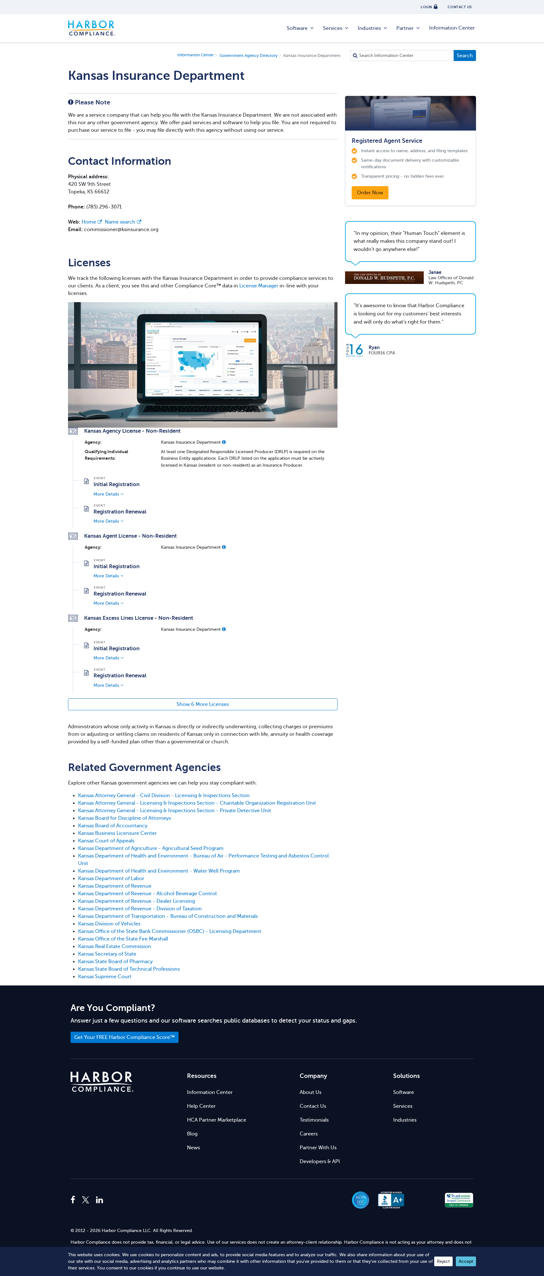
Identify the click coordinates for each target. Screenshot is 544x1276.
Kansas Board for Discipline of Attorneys (124, 818)
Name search (120, 222)
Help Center (201, 1106)
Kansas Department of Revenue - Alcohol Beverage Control (147, 893)
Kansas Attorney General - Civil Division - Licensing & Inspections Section (164, 795)
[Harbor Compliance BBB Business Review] (388, 1200)
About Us (310, 1092)
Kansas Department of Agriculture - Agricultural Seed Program (151, 848)
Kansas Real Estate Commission (114, 946)
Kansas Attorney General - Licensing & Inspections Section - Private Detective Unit (174, 810)
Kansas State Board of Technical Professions (129, 969)
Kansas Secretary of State (107, 954)
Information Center (452, 28)
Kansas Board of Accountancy (112, 826)
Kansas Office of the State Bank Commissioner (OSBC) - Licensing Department (169, 931)
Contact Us (313, 1106)
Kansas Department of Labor (111, 878)
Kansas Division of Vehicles (109, 924)
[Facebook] (74, 1200)
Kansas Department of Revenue (114, 886)
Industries (369, 28)
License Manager (258, 286)
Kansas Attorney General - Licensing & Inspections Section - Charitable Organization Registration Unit (197, 803)
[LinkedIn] (99, 1200)
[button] (224, 442)
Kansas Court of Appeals (106, 841)
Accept (466, 1261)
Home (89, 222)
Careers (309, 1134)
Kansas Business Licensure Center (117, 833)
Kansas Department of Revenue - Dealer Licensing (136, 901)
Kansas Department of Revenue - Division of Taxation (140, 909)
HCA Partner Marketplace (216, 1120)
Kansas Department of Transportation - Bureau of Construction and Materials (168, 916)
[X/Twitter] (85, 1200)
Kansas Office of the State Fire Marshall (123, 939)
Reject (443, 1261)
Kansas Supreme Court (105, 976)
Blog (192, 1134)
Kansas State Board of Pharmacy (115, 961)
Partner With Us (318, 1148)
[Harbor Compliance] (102, 1082)
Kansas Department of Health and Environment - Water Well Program (159, 871)
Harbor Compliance (91, 28)
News (193, 1148)
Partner (405, 28)
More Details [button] (106, 494)
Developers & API (320, 1161)
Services (332, 28)
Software (297, 28)
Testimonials (314, 1120)
